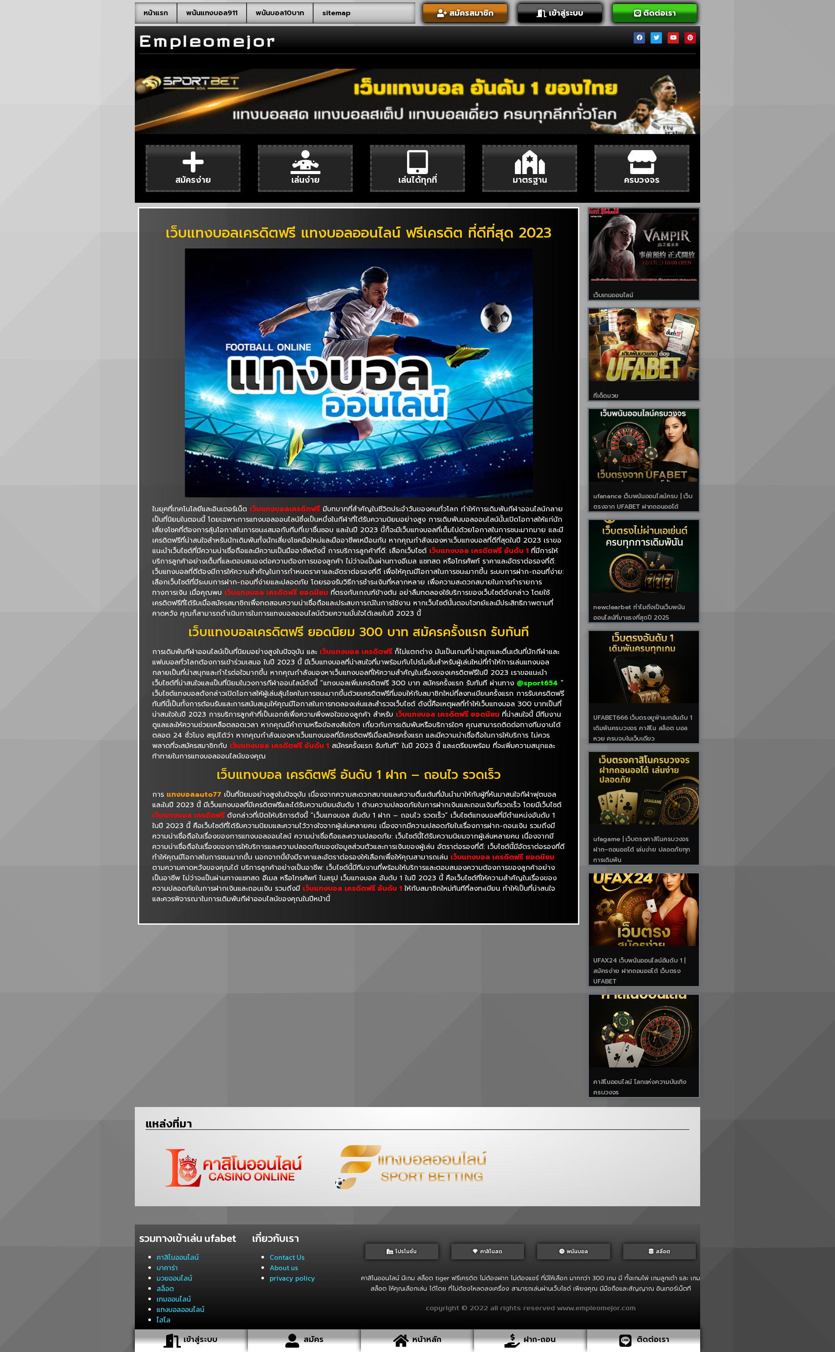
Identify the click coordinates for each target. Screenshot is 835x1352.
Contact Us (287, 1257)
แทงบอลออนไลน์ (180, 1309)
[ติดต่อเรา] (625, 1341)
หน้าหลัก (426, 1339)
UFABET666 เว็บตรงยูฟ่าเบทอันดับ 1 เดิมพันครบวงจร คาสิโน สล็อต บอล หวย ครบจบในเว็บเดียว (642, 728)
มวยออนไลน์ (174, 1278)
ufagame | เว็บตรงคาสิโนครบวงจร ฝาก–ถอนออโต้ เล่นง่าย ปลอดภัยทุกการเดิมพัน (641, 850)
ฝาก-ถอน (540, 1339)
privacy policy (292, 1278)
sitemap (336, 13)
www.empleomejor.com (596, 1308)
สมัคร (314, 1339)
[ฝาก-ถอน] (512, 1341)
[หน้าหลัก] (401, 1341)
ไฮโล (163, 1320)
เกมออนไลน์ (174, 1299)
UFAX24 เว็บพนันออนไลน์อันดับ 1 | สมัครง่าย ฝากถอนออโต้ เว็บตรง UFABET (639, 971)
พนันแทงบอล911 (211, 13)
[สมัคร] (292, 1341)
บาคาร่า (167, 1267)
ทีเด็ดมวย (605, 395)
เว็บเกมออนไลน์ (613, 295)
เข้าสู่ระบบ (200, 1339)
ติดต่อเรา (653, 1339)
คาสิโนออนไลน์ (178, 1257)
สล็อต (165, 1288)
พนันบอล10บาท (280, 13)
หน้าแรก (156, 13)
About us (284, 1267)
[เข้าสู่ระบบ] (172, 1341)
